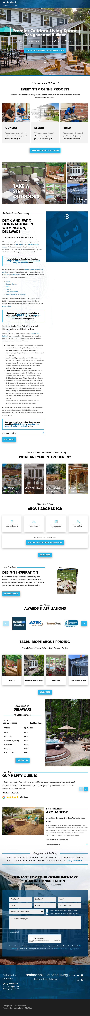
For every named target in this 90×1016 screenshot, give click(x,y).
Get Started (9, 439)
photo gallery (6, 306)
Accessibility (7, 1008)
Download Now (11, 594)
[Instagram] (82, 979)
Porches (8, 289)
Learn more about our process (45, 150)
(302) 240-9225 (12, 261)
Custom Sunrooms (12, 291)
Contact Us (45, 555)
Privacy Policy (19, 1008)
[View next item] (84, 623)
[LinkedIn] (74, 975)
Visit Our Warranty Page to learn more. (45, 542)
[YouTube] (78, 975)
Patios (7, 286)
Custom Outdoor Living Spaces (16, 294)
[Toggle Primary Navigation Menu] (84, 3)
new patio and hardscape (12, 274)
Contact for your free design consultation (45, 50)
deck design (20, 244)
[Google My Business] (82, 975)
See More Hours (36, 723)
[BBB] (78, 979)
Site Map (28, 1008)
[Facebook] (70, 975)
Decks (8, 281)
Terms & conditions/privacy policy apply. (66, 949)
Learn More (45, 692)
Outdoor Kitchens (11, 284)
